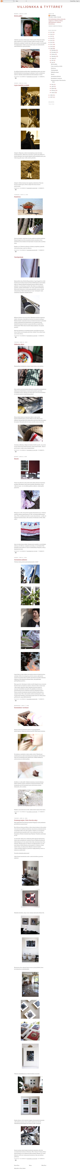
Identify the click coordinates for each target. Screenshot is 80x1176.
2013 (51, 40)
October (53, 54)
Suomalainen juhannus (20, 560)
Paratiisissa (17, 197)
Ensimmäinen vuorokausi (21, 708)
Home (30, 1165)
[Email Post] (15, 189)
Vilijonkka (53, 15)
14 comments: (41, 811)
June (52, 62)
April (52, 86)
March (52, 88)
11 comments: (41, 76)
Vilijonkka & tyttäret (40, 6)
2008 (51, 95)
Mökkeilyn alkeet (19, 344)
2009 (51, 48)
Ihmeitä (16, 459)
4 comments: (41, 188)
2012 (51, 42)
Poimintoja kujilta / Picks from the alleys (25, 820)
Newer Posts (16, 1165)
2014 (51, 38)
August (53, 58)
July (52, 60)
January (53, 92)
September (53, 56)
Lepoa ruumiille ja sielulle (21, 85)
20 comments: (41, 1158)
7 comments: (41, 250)
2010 (51, 46)
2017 (51, 32)
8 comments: (41, 450)
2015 (51, 36)
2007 (51, 97)
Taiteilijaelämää (18, 257)
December (53, 50)
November (53, 52)
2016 (51, 34)
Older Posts (43, 1165)
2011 (51, 44)
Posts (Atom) (22, 1168)
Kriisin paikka (18, 16)
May (52, 84)
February (53, 90)
